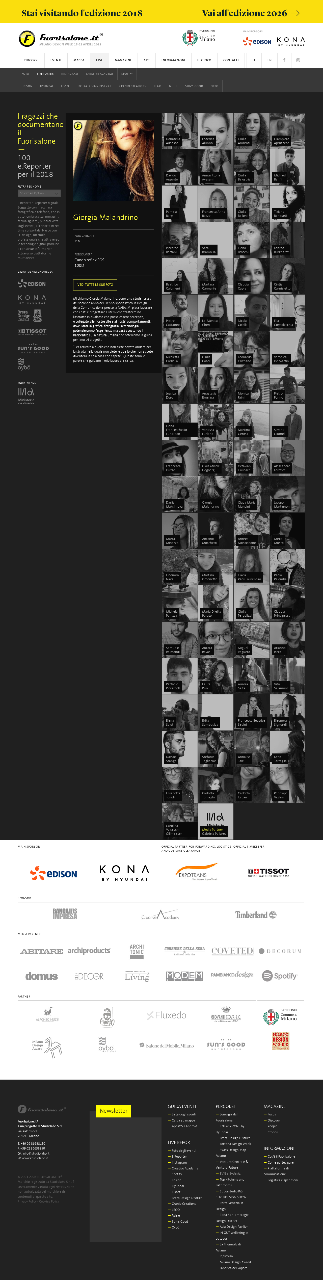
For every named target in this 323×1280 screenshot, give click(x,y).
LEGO (158, 86)
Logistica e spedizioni (281, 1180)
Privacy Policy (27, 1202)
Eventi (56, 60)
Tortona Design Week (233, 1144)
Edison (27, 86)
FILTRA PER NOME (29, 186)
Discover (272, 1120)
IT (254, 60)
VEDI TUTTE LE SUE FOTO (95, 285)
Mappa (78, 60)
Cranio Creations (132, 86)
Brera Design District (95, 86)
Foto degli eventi (182, 1151)
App (147, 60)
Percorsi (31, 60)
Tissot (66, 86)
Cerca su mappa (181, 1120)
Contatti (231, 60)
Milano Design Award (233, 1262)
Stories (271, 1132)
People (270, 1126)
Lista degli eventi (182, 1114)
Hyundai (46, 86)
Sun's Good (194, 86)
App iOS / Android (182, 1126)
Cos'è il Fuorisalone (279, 1157)
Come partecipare (279, 1163)
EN (269, 60)
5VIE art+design (229, 1173)
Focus (270, 1114)
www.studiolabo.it (35, 1158)
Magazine (123, 60)
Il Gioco (204, 60)
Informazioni (173, 60)
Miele (173, 86)
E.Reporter (45, 73)
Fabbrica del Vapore (232, 1268)
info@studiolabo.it (35, 1154)
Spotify (127, 73)
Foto (25, 73)
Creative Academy (100, 73)
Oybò (215, 86)
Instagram (69, 73)
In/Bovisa (224, 1256)
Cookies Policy (49, 1202)
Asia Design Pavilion (232, 1227)
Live (99, 60)
